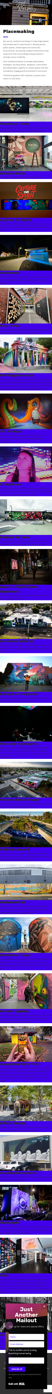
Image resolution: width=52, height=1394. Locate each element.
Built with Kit (17, 1384)
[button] (4, 6)
